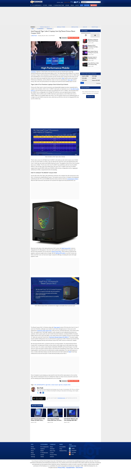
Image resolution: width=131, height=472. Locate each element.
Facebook (73, 450)
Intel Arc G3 (85, 26)
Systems (42, 448)
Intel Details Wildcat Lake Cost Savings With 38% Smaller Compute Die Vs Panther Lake (71, 419)
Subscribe (86, 5)
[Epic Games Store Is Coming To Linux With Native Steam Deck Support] (85, 53)
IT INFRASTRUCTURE (59, 5)
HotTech (52, 456)
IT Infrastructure (44, 452)
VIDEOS (72, 5)
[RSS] (79, 2)
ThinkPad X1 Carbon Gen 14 (45, 26)
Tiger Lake (70, 79)
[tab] (85, 35)
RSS (72, 454)
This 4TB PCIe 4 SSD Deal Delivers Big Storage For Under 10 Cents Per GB (93, 64)
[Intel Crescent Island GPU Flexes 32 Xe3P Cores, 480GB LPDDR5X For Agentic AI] (38, 413)
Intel (63, 78)
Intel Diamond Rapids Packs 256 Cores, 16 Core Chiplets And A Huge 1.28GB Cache (54, 419)
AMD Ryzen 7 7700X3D (61, 26)
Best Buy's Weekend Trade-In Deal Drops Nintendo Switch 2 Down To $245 (93, 40)
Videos (42, 456)
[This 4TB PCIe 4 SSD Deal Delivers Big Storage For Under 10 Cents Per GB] (85, 64)
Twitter (73, 448)
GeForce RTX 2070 (60, 253)
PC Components (40, 28)
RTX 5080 (94, 76)
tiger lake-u (48, 384)
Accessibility (62, 446)
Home (32, 446)
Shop (81, 5)
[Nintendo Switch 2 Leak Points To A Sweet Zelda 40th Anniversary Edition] (85, 59)
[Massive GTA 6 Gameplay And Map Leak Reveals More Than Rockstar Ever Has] (85, 47)
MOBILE (50, 5)
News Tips (52, 450)
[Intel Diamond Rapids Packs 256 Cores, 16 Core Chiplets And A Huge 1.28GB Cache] (55, 413)
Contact (52, 452)
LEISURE (67, 5)
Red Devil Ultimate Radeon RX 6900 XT (59, 337)
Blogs (32, 452)
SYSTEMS (45, 5)
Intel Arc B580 (85, 76)
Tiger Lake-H (57, 327)
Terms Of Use (79, 467)
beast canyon (55, 384)
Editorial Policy (63, 450)
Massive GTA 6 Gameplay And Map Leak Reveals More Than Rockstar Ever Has (93, 46)
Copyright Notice (70, 467)
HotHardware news (61, 397)
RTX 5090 (84, 78)
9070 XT (94, 78)
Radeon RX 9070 (96, 80)
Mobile (42, 450)
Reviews (33, 448)
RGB (70, 351)
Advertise (52, 448)
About (51, 446)
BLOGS (77, 5)
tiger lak (60, 384)
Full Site (33, 454)
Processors (49, 28)
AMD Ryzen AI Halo (74, 26)
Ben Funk (40, 388)
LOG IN (58, 2)
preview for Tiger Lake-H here (44, 330)
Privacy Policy (53, 454)
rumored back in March (72, 178)
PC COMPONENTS (36, 5)
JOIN (62, 2)
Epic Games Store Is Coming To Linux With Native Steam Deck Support (93, 52)
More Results (98, 83)
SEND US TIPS (67, 2)
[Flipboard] (77, 2)
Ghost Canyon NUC (56, 251)
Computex (33, 71)
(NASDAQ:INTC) (41, 384)
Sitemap (33, 456)
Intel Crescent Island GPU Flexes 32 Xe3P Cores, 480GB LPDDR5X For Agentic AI (38, 419)
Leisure (42, 454)
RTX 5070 (84, 80)
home (33, 28)
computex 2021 (66, 384)
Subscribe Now (90, 96)
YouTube (73, 452)
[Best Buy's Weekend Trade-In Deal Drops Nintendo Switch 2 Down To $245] (85, 41)
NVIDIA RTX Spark (95, 26)
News (32, 450)
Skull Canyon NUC (66, 248)
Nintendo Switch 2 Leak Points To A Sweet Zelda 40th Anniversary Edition (92, 58)
